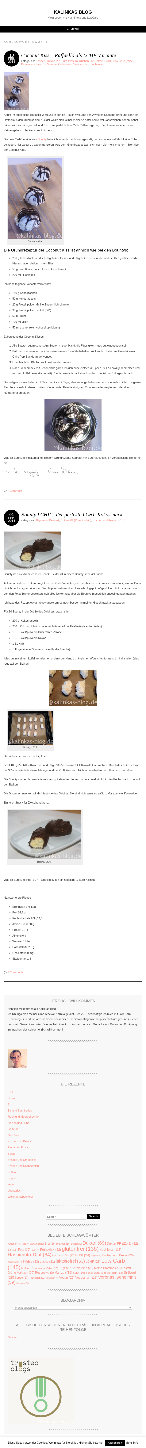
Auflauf (12, 1244)
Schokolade (96, 1272)
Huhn (82, 1255)
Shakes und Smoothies (22, 1159)
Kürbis (31, 1261)
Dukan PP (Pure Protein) (62, 61)
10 (11, 55)
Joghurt (96, 1255)
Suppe (22, 1277)
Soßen (12, 1172)
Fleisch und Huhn (18, 1122)
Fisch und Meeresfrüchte (23, 1116)
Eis (12, 1249)
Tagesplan (37, 1278)
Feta (24, 1249)
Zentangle (22, 1283)
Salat (79, 1272)
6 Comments (15, 972)
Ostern (52, 1268)
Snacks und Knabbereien (88, 64)
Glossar (12, 1337)
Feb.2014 (11, 60)
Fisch (35, 1250)
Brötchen (63, 1244)
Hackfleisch (110, 1249)
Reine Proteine (107, 1268)
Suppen (12, 1178)
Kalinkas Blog (73, 12)
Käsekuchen (15, 1262)
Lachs (47, 1261)
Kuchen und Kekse (91, 61)
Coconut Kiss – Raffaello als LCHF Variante (68, 55)
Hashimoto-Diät (30, 1254)
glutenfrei (80, 1249)
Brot (10, 1092)
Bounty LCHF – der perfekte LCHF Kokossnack (71, 514)
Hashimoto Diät (63, 1255)
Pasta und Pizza (18, 1147)
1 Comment (14, 490)
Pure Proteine (81, 1268)
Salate (11, 1153)
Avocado (23, 1244)
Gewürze (13, 1135)
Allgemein (41, 520)
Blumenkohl (37, 1244)
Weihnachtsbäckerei (20, 1196)
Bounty (42, 139)
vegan (11, 1184)
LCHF (107, 61)
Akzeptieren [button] (115, 1442)
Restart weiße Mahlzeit (53, 1272)
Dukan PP (117, 1243)
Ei (9, 1104)
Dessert (40, 61)
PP (63, 1268)
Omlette (40, 1268)
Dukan (94, 1243)
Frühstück (50, 1249)
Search (93, 1216)
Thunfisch (52, 1278)
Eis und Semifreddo (20, 1110)
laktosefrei (70, 1261)
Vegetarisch (15, 1190)
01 (11, 514)
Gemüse (13, 1129)
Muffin (27, 1268)
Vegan (67, 1277)
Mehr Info (131, 1442)
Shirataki (115, 1272)
